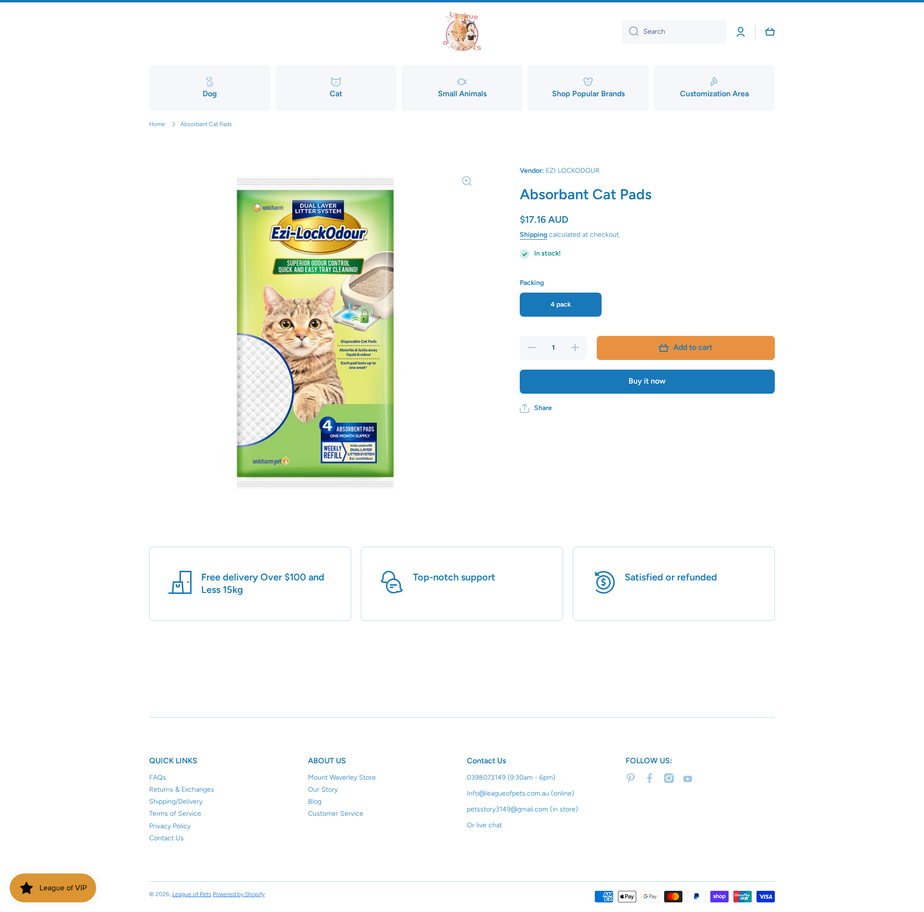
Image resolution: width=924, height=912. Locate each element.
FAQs (157, 777)
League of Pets (191, 894)
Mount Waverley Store (342, 777)
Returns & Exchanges (181, 789)
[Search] (630, 32)
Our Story (323, 789)
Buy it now (647, 380)
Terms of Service (175, 813)
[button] (536, 408)
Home (157, 124)
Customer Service (335, 813)
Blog (314, 801)
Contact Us (166, 838)
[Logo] (462, 31)
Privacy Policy (170, 826)
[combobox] (674, 32)
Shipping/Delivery (176, 801)
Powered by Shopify (239, 894)
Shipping (533, 235)
